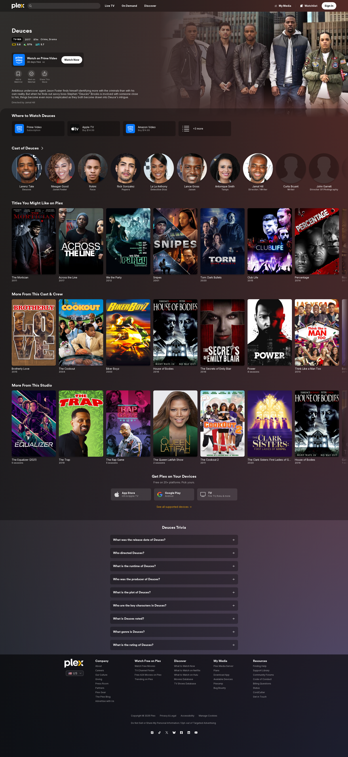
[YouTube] (196, 732)
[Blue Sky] (174, 732)
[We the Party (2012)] (128, 245)
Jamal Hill (30, 102)
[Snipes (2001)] (175, 245)
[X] (166, 732)
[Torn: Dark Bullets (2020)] (222, 245)
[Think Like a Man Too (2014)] (317, 336)
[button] (44, 76)
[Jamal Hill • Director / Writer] (258, 172)
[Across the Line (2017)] (81, 245)
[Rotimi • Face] (93, 172)
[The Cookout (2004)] (81, 336)
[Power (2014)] (270, 336)
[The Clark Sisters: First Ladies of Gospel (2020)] (270, 427)
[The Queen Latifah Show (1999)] (175, 427)
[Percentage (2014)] (317, 245)
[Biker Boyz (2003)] (128, 336)
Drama (53, 39)
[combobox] (66, 6)
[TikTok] (159, 732)
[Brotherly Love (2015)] (34, 336)
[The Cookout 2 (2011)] (222, 427)
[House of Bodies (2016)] (175, 336)
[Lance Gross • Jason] (192, 172)
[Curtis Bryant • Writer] (291, 172)
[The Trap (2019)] (81, 427)
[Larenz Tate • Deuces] (27, 172)
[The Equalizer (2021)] (34, 427)
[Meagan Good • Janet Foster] (60, 172)
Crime (44, 39)
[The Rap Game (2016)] (128, 427)
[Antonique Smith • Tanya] (225, 172)
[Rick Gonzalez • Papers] (126, 172)
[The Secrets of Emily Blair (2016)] (222, 336)
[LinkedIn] (188, 732)
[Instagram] (152, 732)
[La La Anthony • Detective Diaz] (159, 172)
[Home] (18, 5)
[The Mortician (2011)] (34, 245)
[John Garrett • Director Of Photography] (324, 172)
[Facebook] (181, 732)
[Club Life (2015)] (270, 245)
